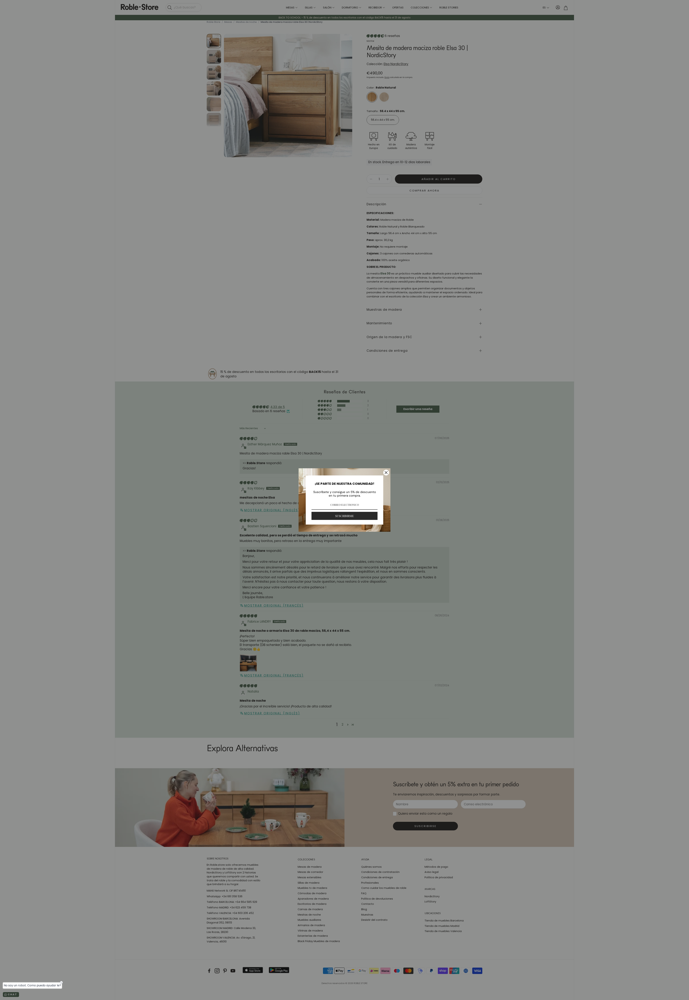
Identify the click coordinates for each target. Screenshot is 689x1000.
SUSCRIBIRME (344, 516)
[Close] (386, 472)
